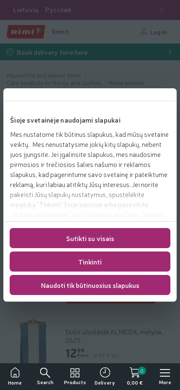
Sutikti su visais (90, 238)
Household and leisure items (44, 75)
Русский (58, 9)
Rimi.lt (60, 31)
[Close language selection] (162, 10)
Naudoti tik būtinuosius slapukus (90, 285)
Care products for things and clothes (54, 82)
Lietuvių (26, 9)
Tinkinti (90, 261)
